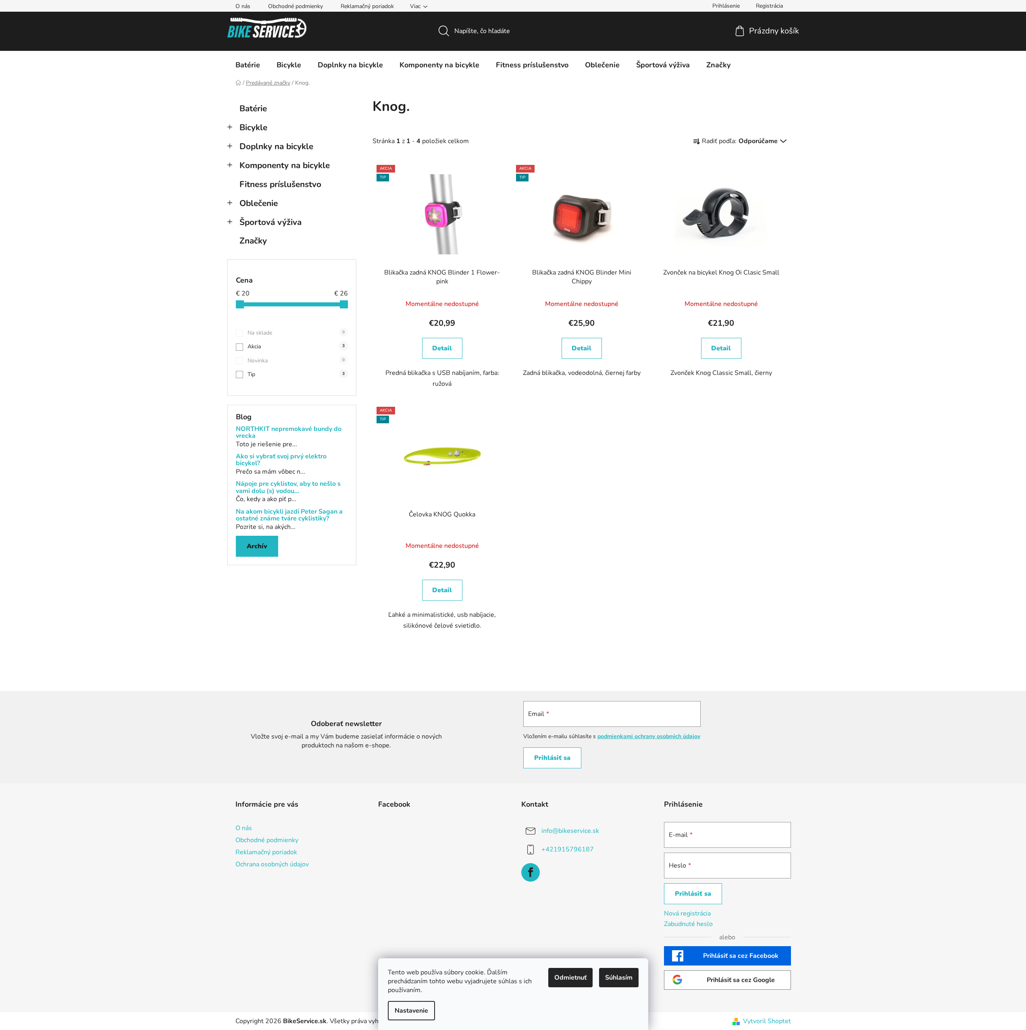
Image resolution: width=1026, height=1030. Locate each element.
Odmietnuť (570, 977)
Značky (253, 240)
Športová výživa (270, 222)
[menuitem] (247, 65)
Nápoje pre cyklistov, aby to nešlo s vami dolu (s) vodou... (288, 488)
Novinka (296, 360)
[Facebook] (530, 872)
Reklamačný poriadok (367, 6)
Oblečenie (258, 203)
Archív (257, 546)
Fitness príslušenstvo (280, 184)
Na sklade (296, 333)
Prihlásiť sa (552, 757)
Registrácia (769, 6)
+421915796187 (567, 849)
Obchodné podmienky (295, 6)
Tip (296, 374)
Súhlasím (619, 977)
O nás (242, 6)
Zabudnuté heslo (688, 924)
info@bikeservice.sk (570, 830)
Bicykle (253, 127)
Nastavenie (411, 1010)
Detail (442, 348)
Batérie (253, 108)
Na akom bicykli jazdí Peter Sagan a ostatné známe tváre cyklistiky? (289, 515)
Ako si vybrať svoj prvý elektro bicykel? (281, 460)
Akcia (296, 346)
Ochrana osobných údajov (272, 864)
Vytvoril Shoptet (767, 1021)
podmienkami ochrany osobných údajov (648, 736)
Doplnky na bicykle (276, 146)
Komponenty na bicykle (284, 165)
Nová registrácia (687, 913)
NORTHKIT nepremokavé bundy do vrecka (288, 433)
